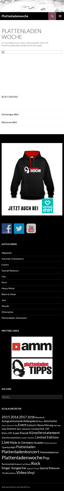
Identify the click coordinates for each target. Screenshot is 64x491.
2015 (6, 417)
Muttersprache (50, 443)
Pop (4, 276)
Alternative (7, 312)
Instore (11, 428)
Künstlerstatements (11, 437)
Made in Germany (21, 442)
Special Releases (10, 270)
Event (22, 425)
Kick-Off (44, 428)
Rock (4, 282)
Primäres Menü (60, 16)
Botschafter (50, 421)
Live (5, 442)
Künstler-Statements (13, 258)
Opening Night (9, 447)
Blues (40, 421)
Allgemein (7, 252)
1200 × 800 (25, 43)
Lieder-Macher (28, 437)
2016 (15, 417)
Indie (4, 429)
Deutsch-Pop (12, 425)
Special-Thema (33, 468)
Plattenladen (25, 447)
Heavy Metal (8, 288)
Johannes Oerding (30, 429)
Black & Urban (9, 294)
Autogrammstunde (12, 421)
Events (5, 264)
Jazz (4, 300)
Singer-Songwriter (14, 468)
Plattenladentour (49, 452)
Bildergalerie (30, 421)
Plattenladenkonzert (20, 451)
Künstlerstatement (44, 433)
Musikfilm (38, 442)
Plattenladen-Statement (14, 317)
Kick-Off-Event (10, 433)
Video (21, 472)
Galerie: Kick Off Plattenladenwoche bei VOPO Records (25, 44)
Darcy (4, 425)
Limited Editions (47, 437)
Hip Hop (56, 425)
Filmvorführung (45, 425)
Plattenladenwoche (15, 16)
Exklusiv (31, 425)
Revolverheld (8, 464)
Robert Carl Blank (23, 464)
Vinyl (31, 473)
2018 (31, 417)
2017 (23, 417)
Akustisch (39, 417)
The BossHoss (9, 473)
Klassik (5, 306)
